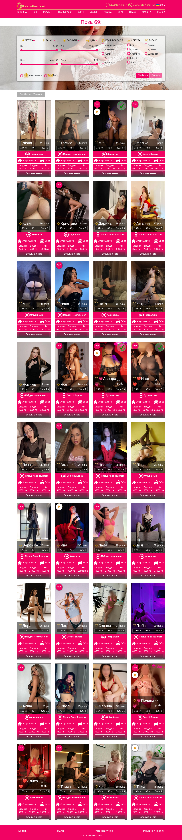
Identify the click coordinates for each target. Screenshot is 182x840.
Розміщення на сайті (153, 831)
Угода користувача (104, 831)
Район (49, 40)
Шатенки (108, 62)
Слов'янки (153, 54)
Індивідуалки (65, 12)
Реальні (47, 12)
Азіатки (151, 45)
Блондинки (109, 45)
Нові (35, 12)
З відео (132, 12)
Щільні (133, 58)
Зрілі (120, 12)
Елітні (81, 12)
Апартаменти (35, 75)
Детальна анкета (34, 173)
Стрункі (134, 49)
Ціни (92, 40)
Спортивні (135, 54)
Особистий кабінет (144, 5)
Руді (106, 58)
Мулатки (152, 49)
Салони (146, 12)
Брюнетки (109, 49)
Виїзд (55, 75)
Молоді (108, 12)
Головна (22, 12)
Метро (29, 40)
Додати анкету (118, 5)
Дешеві (94, 12)
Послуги (71, 40)
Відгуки (60, 831)
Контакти (22, 831)
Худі (132, 45)
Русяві (107, 54)
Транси (161, 12)
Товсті (133, 62)
